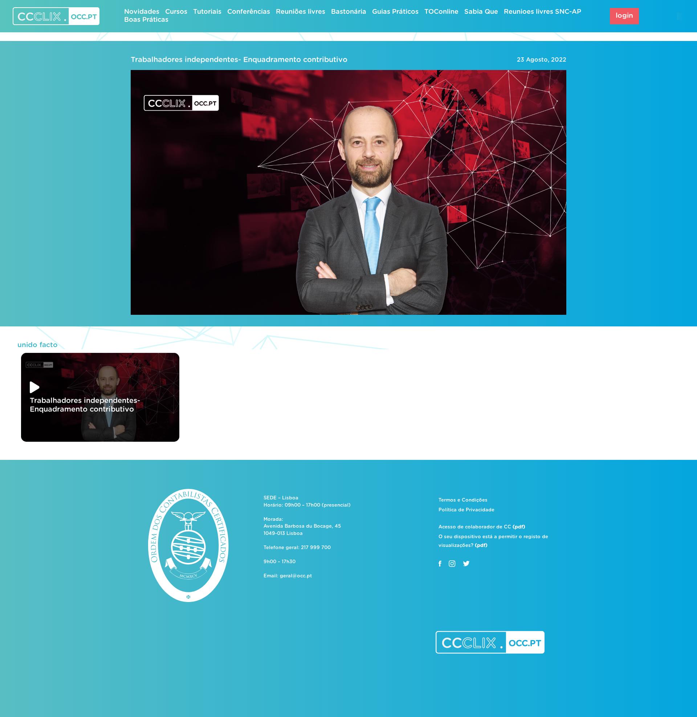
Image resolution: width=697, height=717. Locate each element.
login (624, 15)
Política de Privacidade (466, 510)
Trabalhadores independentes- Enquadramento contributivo (239, 59)
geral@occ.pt (296, 576)
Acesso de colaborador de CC (482, 527)
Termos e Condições (463, 500)
